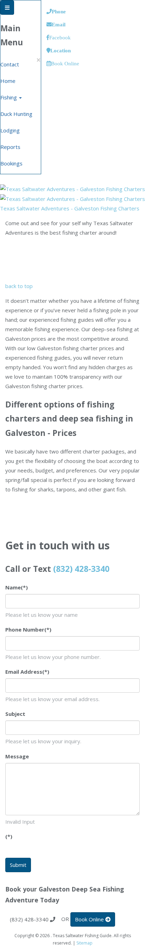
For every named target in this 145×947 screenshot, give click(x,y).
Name (16, 587)
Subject (15, 713)
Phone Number (28, 629)
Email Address (27, 671)
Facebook (60, 37)
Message (17, 756)
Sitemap (84, 943)
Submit (18, 864)
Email (58, 24)
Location (60, 50)
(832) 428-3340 (81, 568)
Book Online (65, 63)
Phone (59, 11)
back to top (19, 285)
